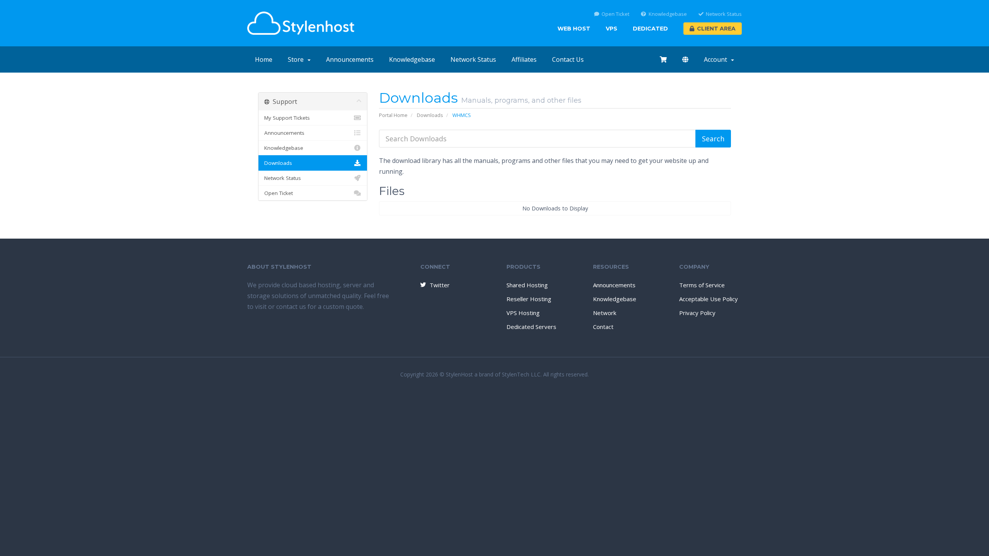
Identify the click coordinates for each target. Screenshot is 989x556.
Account (717, 59)
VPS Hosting (523, 313)
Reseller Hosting (528, 299)
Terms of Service (702, 285)
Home (263, 59)
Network (604, 313)
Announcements (350, 59)
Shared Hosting (527, 285)
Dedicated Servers (531, 327)
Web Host (573, 28)
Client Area (716, 28)
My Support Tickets (287, 117)
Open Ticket (615, 14)
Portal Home (393, 115)
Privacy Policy (697, 313)
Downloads (430, 115)
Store (297, 59)
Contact (603, 327)
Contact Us (568, 59)
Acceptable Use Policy (708, 299)
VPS (611, 28)
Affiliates (524, 59)
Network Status (724, 14)
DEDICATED (650, 28)
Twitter (440, 285)
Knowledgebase (668, 14)
